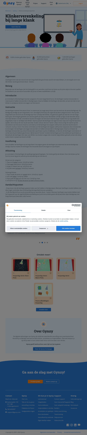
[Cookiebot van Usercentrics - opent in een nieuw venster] (73, 205)
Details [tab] (43, 210)
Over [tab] (69, 210)
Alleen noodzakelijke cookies (18, 228)
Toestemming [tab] (18, 210)
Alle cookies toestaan (68, 228)
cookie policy (64, 221)
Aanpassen (42, 228)
